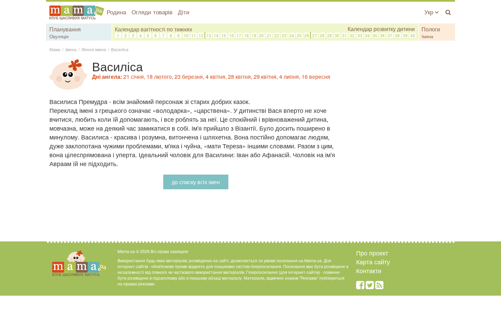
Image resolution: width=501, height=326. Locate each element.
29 (329, 35)
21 (269, 35)
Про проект (372, 252)
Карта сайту (373, 261)
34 (367, 35)
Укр (429, 12)
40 (412, 35)
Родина (116, 12)
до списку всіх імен (196, 182)
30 (337, 35)
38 (397, 35)
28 (322, 35)
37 (390, 35)
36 (382, 35)
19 (254, 35)
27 (314, 35)
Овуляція (59, 36)
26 (306, 35)
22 (276, 35)
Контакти (368, 270)
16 (231, 35)
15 (223, 35)
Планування (65, 29)
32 (352, 35)
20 (261, 35)
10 (186, 35)
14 (216, 35)
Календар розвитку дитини (381, 29)
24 (291, 35)
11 (193, 35)
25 (299, 35)
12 (201, 35)
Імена (427, 36)
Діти (183, 12)
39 (405, 35)
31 (344, 35)
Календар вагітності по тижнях (153, 29)
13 (208, 35)
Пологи (431, 29)
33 (360, 35)
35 (375, 35)
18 (246, 35)
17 (239, 35)
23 (284, 35)
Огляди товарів (152, 12)
